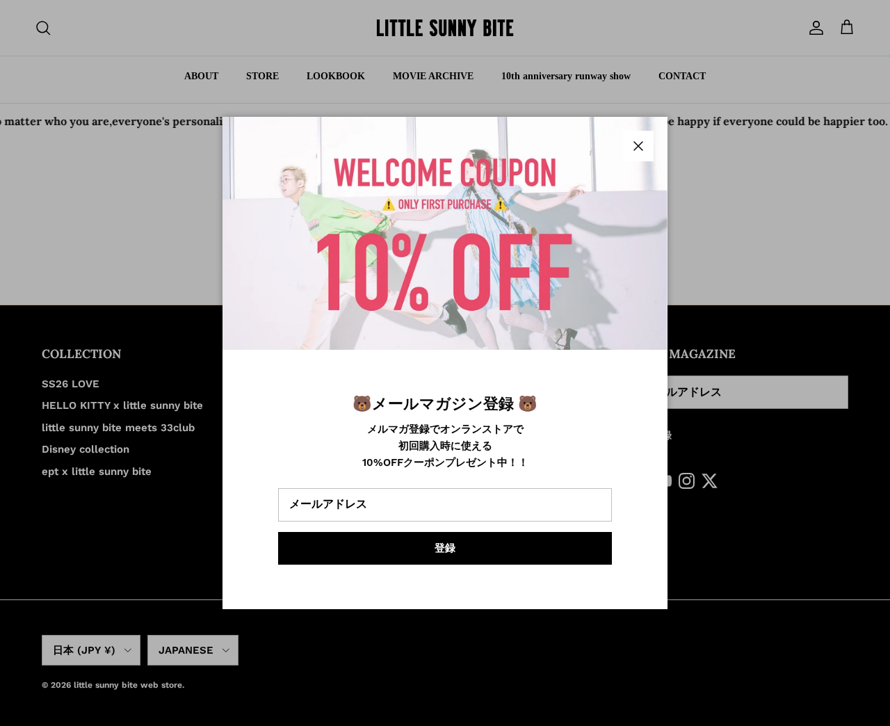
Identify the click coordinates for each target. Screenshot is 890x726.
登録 (445, 548)
